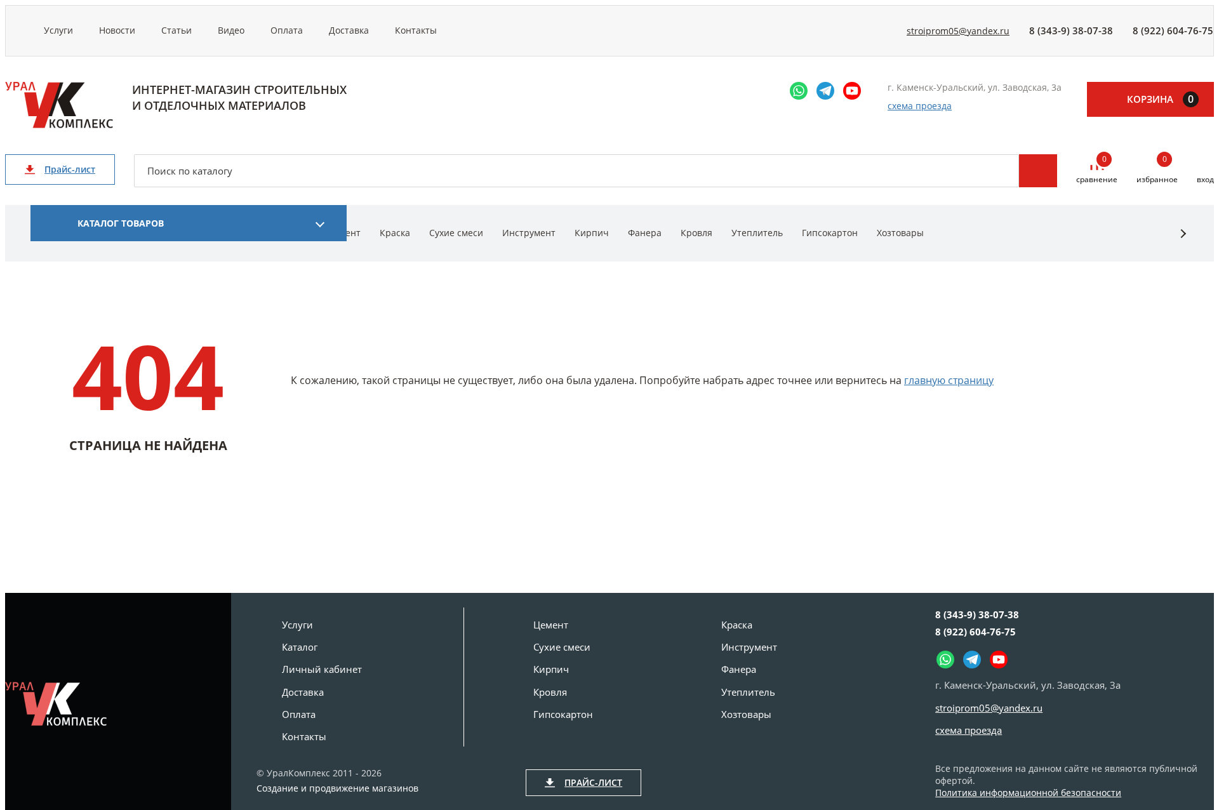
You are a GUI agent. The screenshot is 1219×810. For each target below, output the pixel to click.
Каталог (299, 647)
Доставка (349, 30)
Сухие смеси (456, 233)
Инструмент (529, 233)
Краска (395, 233)
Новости (117, 30)
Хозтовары (900, 233)
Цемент (550, 624)
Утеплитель (757, 233)
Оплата (286, 30)
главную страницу (949, 380)
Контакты (416, 30)
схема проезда (920, 106)
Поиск (1038, 170)
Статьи (176, 30)
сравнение (1096, 170)
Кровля (696, 233)
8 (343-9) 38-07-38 (1071, 30)
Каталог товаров (120, 223)
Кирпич (592, 233)
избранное (1157, 170)
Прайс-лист (69, 169)
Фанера (645, 233)
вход (1205, 179)
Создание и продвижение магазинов (337, 788)
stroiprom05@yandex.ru (958, 31)
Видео (231, 30)
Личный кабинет (322, 669)
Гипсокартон (830, 233)
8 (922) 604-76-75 (1173, 30)
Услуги (58, 30)
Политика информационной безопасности (1028, 793)
